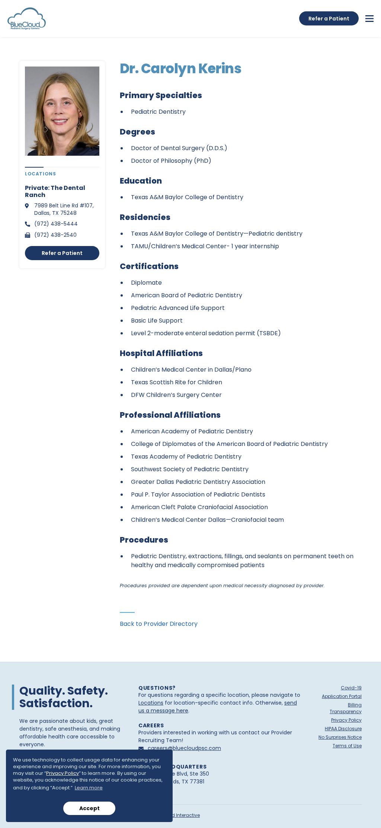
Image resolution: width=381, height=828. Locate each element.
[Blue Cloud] (26, 18)
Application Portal (342, 696)
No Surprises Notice (340, 737)
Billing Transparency (346, 708)
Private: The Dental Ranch (55, 191)
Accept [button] (89, 808)
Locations (150, 702)
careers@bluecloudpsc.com (184, 748)
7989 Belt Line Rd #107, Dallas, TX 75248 (64, 209)
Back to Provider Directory (159, 624)
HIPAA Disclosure (343, 728)
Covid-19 (351, 688)
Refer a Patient (62, 253)
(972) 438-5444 (56, 223)
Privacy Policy (62, 773)
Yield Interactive (182, 815)
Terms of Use (347, 746)
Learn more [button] (89, 787)
